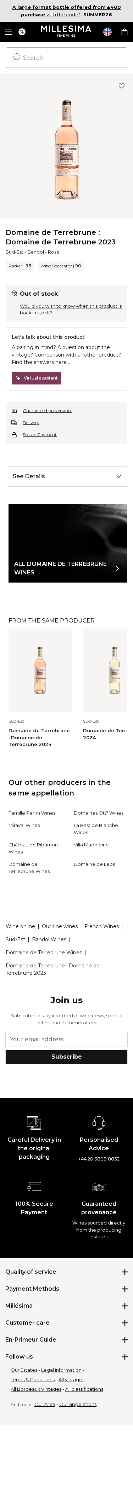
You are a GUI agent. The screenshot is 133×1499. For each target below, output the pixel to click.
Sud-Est (14, 252)
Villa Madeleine (91, 844)
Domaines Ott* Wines (98, 813)
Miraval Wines (24, 825)
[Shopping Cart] (124, 32)
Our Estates (24, 1370)
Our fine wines (60, 926)
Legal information (61, 1370)
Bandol (35, 252)
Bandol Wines (49, 939)
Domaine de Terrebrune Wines (44, 952)
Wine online (20, 926)
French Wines (101, 926)
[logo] (66, 32)
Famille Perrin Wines (32, 813)
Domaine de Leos (94, 864)
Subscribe (66, 1056)
